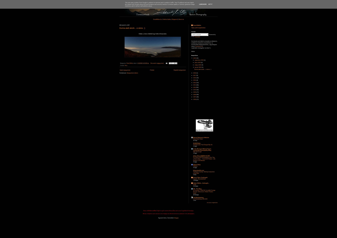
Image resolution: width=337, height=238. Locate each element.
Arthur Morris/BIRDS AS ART (201, 156)
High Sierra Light (197, 151)
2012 (194, 85)
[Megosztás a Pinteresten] (176, 63)
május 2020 (198, 65)
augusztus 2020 (199, 60)
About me (181, 19)
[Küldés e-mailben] (170, 63)
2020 (194, 58)
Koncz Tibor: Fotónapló (200, 177)
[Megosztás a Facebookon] (175, 63)
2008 (194, 94)
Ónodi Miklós (197, 25)
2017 (194, 75)
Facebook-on (199, 46)
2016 (194, 77)
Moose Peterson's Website (201, 137)
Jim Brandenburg (198, 197)
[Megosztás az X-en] (173, 63)
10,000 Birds (197, 143)
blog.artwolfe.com (198, 170)
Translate (197, 36)
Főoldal (152, 70)
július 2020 (198, 62)
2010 (194, 89)
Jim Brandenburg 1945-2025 (200, 199)
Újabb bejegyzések (125, 70)
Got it (210, 4)
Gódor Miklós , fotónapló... (201, 183)
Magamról (175, 19)
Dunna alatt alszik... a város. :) (132, 28)
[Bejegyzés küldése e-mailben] (166, 63)
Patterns (195, 166)
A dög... (195, 184)
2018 (194, 73)
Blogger (176, 218)
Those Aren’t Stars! (198, 139)
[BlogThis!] (171, 63)
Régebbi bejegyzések (180, 70)
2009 (194, 92)
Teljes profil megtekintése (198, 27)
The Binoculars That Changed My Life (202, 144)
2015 (194, 80)
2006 (194, 99)
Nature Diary (197, 164)
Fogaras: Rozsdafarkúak (199, 179)
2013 (194, 82)
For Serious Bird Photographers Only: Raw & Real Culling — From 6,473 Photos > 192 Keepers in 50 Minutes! (204, 159)
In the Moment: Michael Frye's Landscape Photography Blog (202, 149)
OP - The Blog (197, 189)
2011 (194, 87)
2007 (194, 97)
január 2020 (198, 67)
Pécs (126, 65)
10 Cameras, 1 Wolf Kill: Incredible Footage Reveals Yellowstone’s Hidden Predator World (204, 192)
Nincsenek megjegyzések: (157, 63)
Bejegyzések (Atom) (132, 73)
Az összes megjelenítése (212, 202)
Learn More (203, 4)
